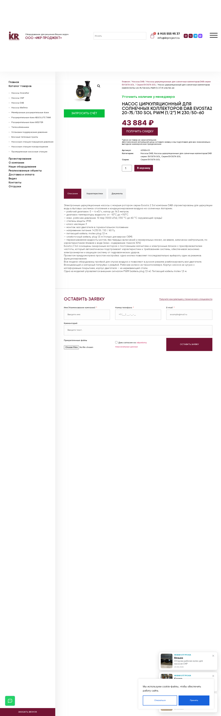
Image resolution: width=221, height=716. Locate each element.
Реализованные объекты (25, 170)
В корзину (143, 168)
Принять (194, 700)
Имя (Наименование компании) (80, 308)
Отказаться (160, 700)
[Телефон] (191, 36)
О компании (16, 162)
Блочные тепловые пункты (24, 137)
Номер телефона (124, 308)
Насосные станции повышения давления (32, 142)
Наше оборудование (22, 166)
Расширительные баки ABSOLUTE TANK (31, 118)
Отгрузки (15, 186)
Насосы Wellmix (19, 108)
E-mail (169, 308)
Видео (13, 178)
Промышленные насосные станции (29, 152)
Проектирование (20, 158)
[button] (99, 86)
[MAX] (200, 36)
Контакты (15, 182)
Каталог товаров (20, 86)
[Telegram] (195, 36)
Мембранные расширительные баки (30, 113)
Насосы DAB (17, 103)
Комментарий (70, 323)
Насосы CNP (17, 98)
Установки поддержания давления (29, 132)
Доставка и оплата (21, 174)
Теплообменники (20, 127)
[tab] (72, 194)
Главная (14, 82)
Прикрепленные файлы (75, 340)
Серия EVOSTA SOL (146, 85)
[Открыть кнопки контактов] (10, 701)
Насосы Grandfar (20, 93)
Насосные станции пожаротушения (29, 147)
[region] (176, 694)
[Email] (186, 36)
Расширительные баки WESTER (27, 122)
